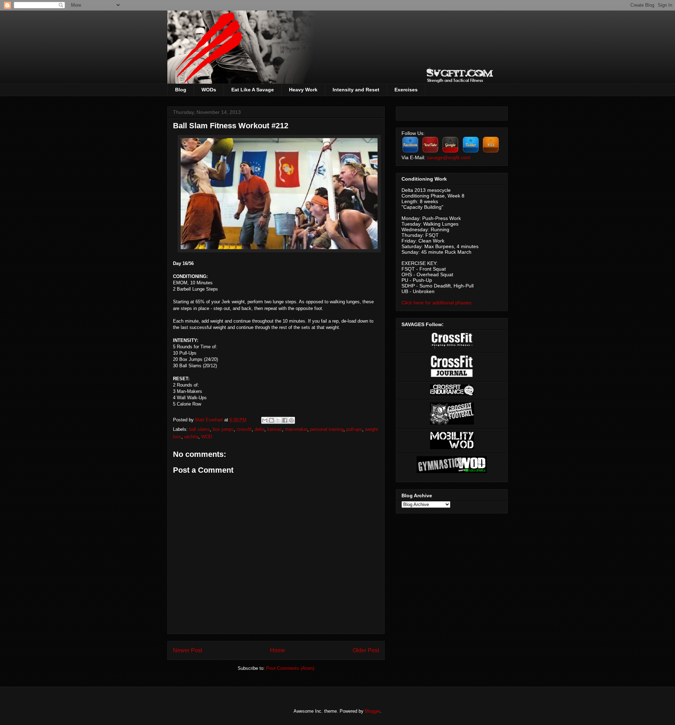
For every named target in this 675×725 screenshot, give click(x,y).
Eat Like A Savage (252, 89)
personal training (326, 429)
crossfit (244, 429)
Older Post (366, 650)
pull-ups (354, 429)
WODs (208, 89)
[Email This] (264, 420)
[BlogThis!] (271, 420)
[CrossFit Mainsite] (452, 347)
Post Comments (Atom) (290, 668)
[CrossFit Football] (452, 423)
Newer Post (187, 650)
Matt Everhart (209, 419)
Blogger (372, 711)
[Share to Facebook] (284, 420)
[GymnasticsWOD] (452, 471)
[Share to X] (278, 420)
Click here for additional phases (436, 302)
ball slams (199, 429)
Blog (180, 89)
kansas (274, 429)
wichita (191, 436)
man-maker (296, 429)
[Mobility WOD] (452, 447)
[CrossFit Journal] (452, 375)
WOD (206, 436)
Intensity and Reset (356, 89)
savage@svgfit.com (448, 157)
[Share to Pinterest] (291, 420)
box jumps (223, 429)
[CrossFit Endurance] (452, 393)
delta (259, 429)
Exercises (406, 89)
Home (277, 650)
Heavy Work (303, 89)
